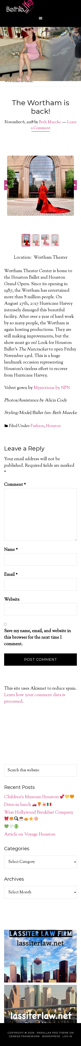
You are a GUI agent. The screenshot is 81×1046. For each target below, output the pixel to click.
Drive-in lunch (18, 805)
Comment (15, 485)
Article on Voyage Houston (29, 834)
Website (12, 599)
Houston (53, 426)
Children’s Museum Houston (32, 797)
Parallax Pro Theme (53, 1032)
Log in (67, 1036)
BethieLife (40, 7)
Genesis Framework (24, 1036)
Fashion (37, 426)
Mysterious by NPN (52, 388)
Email (11, 575)
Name (11, 550)
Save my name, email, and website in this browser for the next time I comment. (37, 637)
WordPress (51, 1036)
